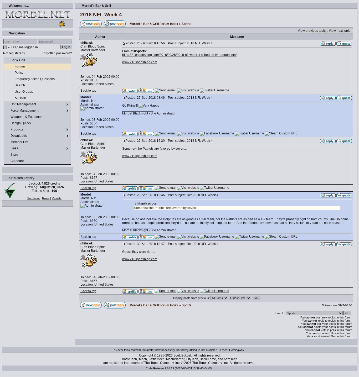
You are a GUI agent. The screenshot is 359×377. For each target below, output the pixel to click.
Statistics (21, 98)
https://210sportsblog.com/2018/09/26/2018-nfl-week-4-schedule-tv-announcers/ (179, 55)
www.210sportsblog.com (139, 62)
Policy (19, 73)
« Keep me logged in (23, 47)
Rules (45, 198)
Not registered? (14, 53)
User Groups (24, 91)
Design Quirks (21, 123)
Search (20, 85)
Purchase (33, 198)
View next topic (339, 31)
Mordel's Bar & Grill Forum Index (154, 24)
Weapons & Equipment (27, 117)
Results (56, 198)
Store (15, 154)
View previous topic (312, 31)
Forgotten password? (57, 53)
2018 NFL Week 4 (101, 14)
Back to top (88, 90)
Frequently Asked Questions (35, 79)
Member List (20, 142)
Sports (187, 24)
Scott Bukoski (183, 355)
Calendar (18, 161)
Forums (20, 66)
